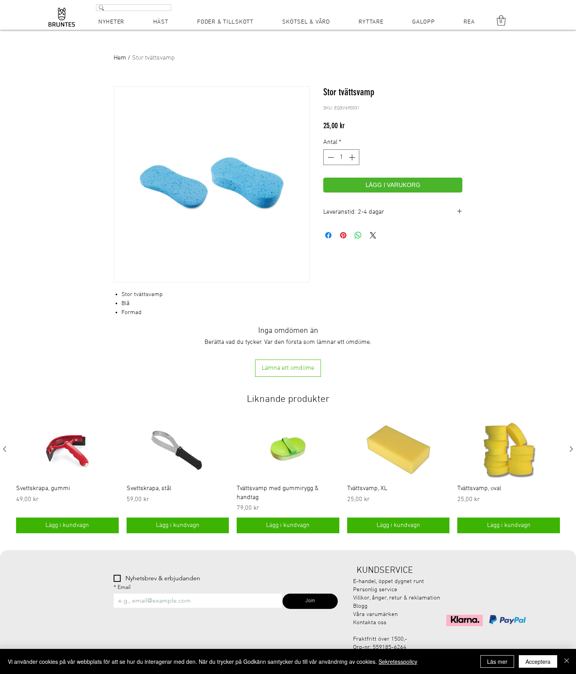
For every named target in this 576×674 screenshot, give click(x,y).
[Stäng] (566, 661)
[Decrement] (329, 157)
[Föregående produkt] (4, 449)
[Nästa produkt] (571, 449)
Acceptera (538, 661)
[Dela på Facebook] (328, 235)
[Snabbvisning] (67, 449)
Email (122, 587)
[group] (288, 477)
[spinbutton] (341, 157)
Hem (120, 58)
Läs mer (497, 661)
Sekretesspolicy (398, 661)
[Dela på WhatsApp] (358, 235)
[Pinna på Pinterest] (343, 235)
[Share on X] (373, 235)
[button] (501, 20)
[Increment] (352, 157)
